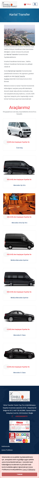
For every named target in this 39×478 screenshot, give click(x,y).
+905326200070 (21, 416)
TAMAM (19, 474)
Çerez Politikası (7, 450)
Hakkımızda (6, 446)
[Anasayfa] (19, 397)
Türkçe (28, 4)
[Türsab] (19, 425)
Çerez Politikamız (28, 469)
